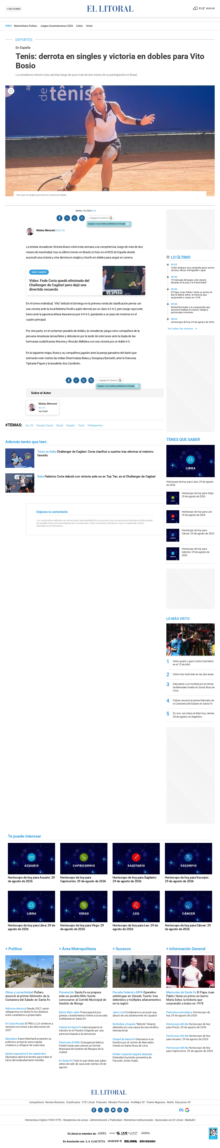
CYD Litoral (88, 1102)
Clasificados (73, 1102)
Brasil (60, 425)
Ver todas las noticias (180, 328)
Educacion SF (183, 1102)
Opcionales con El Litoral (169, 1120)
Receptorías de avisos (75, 1120)
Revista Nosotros (55, 1102)
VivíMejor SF (138, 1102)
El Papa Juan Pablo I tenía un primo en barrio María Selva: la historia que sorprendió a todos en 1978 (191, 293)
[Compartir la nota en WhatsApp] (74, 218)
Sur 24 (29, 425)
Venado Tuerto (44, 425)
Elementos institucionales (138, 1120)
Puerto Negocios (156, 1102)
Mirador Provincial (118, 1102)
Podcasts (101, 1102)
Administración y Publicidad (106, 1120)
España (70, 425)
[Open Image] (11, 91)
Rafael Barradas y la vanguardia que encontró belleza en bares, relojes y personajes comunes (190, 308)
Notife (170, 1102)
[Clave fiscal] (213, 1138)
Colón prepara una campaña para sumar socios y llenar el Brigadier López (193, 267)
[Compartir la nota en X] (67, 218)
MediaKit (190, 1120)
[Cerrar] (127, 223)
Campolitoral (36, 1102)
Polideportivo (95, 425)
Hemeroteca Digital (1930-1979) (43, 1120)
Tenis (81, 425)
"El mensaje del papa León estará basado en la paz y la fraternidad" (189, 280)
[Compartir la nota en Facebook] (59, 218)
